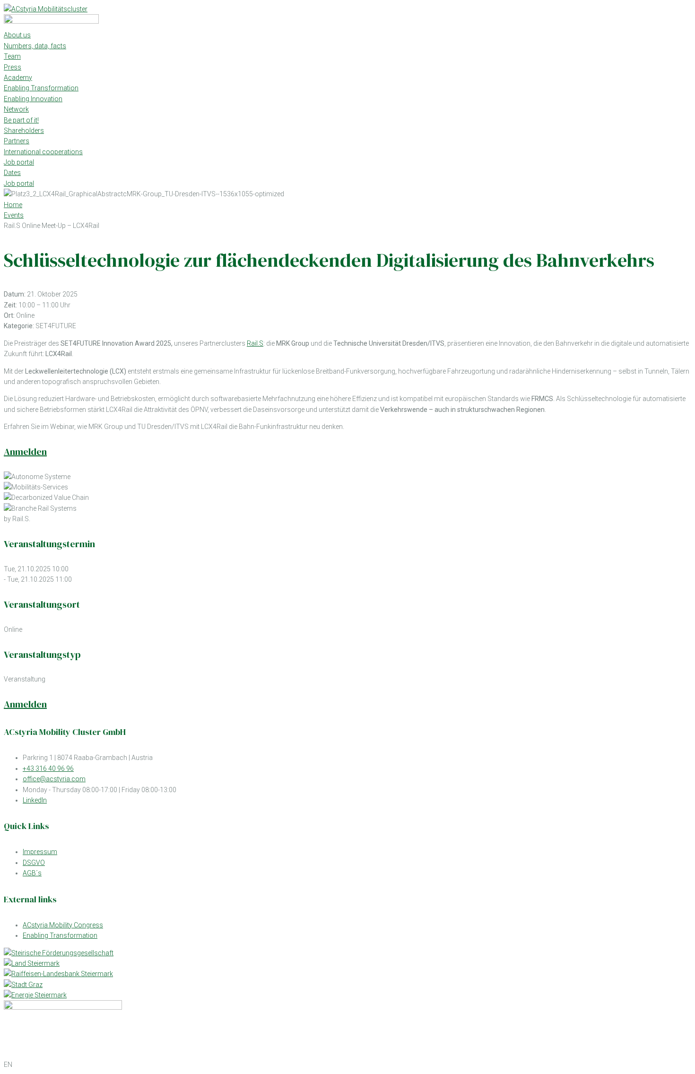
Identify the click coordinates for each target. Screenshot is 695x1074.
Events (14, 215)
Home (13, 205)
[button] (347, 1064)
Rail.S (255, 343)
